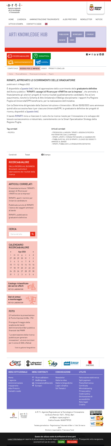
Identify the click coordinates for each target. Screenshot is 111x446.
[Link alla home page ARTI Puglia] (14, 8)
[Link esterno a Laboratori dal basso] (23, 363)
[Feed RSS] (103, 54)
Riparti (51, 74)
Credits (82, 404)
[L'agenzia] (19, 415)
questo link (27, 88)
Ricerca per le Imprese (30, 68)
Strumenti (90, 34)
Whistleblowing (85, 388)
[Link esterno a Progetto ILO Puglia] (41, 363)
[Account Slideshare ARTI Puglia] (97, 54)
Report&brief (77, 34)
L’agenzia (21, 19)
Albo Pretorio (70, 19)
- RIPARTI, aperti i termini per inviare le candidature (73, 137)
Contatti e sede (34, 24)
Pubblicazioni (64, 34)
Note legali (83, 402)
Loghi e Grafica (62, 385)
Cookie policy (84, 394)
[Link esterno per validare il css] (97, 424)
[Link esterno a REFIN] (97, 363)
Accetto (61, 442)
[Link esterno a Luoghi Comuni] (79, 363)
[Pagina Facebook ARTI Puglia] (87, 54)
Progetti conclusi (56, 68)
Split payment (85, 380)
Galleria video (61, 380)
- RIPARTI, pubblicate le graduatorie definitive (71, 144)
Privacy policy (84, 391)
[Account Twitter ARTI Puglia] (89, 54)
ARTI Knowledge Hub (28, 34)
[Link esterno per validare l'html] (97, 418)
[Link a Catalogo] (22, 286)
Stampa (47, 154)
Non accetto (72, 442)
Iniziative (62, 40)
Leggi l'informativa (15, 439)
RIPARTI (19, 116)
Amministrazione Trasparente (44, 19)
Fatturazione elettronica (89, 377)
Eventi (72, 40)
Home (11, 19)
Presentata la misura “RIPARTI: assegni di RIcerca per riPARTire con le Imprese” (22, 191)
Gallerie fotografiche (64, 383)
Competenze (13, 68)
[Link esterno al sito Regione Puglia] (96, 7)
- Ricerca (10, 132)
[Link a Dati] (22, 299)
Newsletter (86, 19)
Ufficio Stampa (16, 24)
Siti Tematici (61, 388)
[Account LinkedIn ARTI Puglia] (100, 54)
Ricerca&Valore (21, 74)
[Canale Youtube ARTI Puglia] (95, 54)
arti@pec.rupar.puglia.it (60, 417)
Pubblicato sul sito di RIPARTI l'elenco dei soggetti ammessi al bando (21, 207)
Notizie (99, 19)
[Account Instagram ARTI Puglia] (92, 54)
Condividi (13, 154)
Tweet (27, 154)
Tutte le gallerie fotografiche (25, 348)
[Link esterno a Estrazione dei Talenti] (60, 363)
